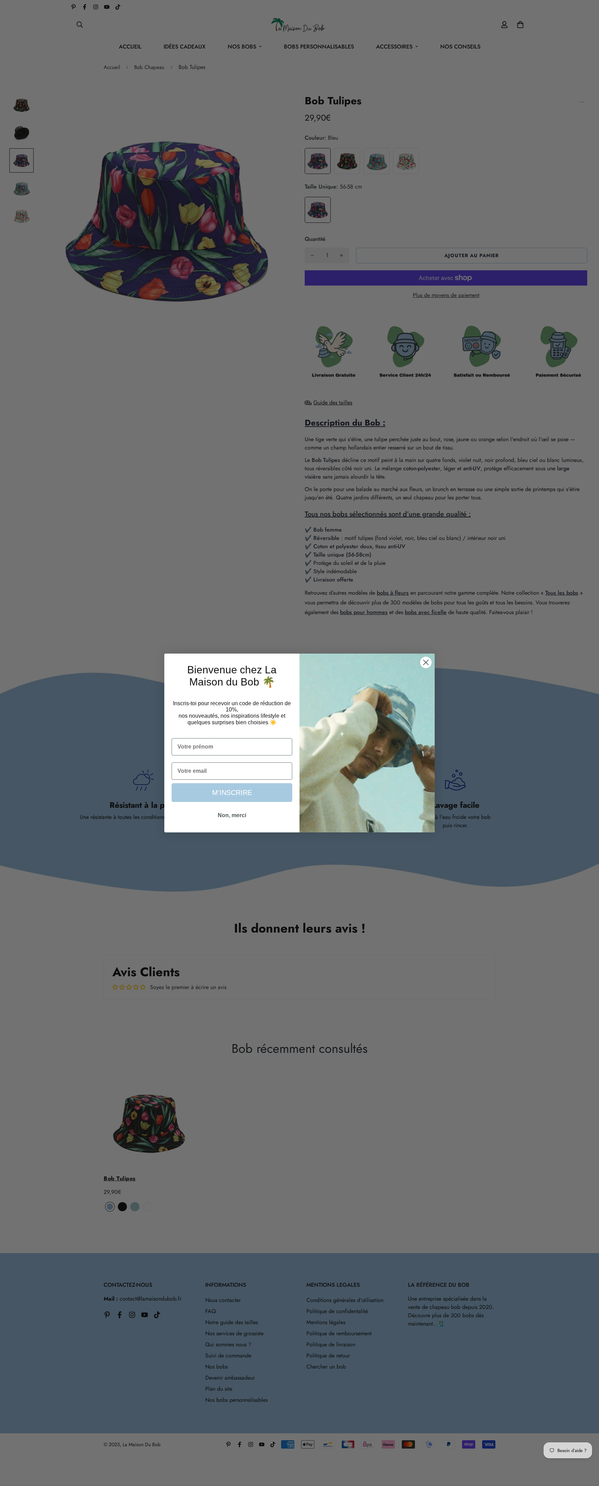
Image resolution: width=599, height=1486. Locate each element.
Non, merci (232, 815)
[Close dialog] (426, 662)
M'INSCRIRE (232, 792)
